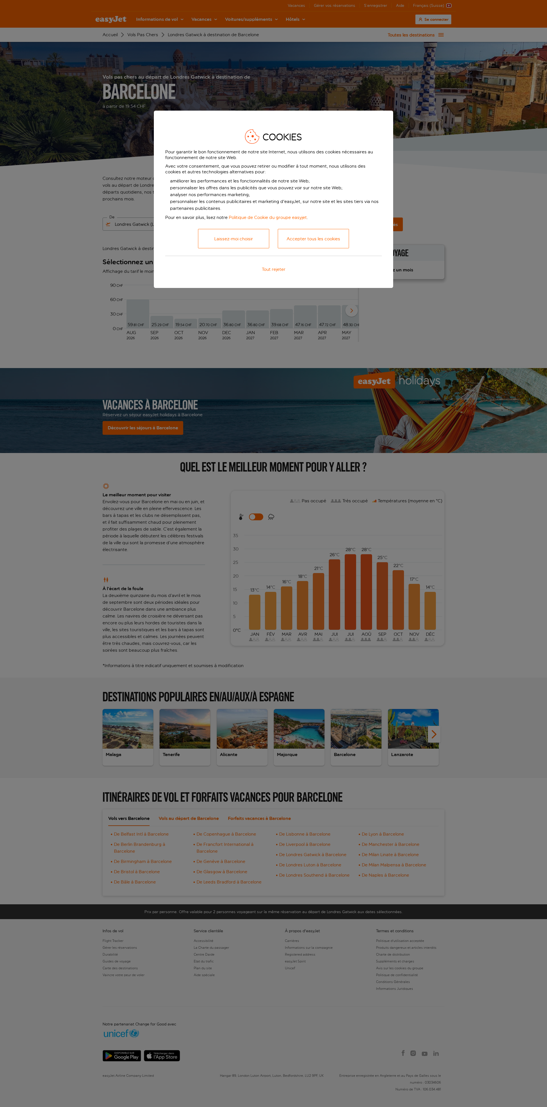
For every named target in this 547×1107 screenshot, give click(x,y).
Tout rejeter (273, 269)
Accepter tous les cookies (313, 238)
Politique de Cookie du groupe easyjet (268, 217)
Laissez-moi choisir (233, 238)
